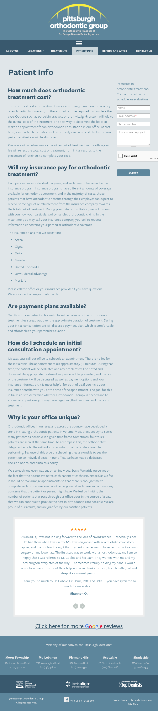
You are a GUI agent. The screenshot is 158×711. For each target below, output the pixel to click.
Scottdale (110, 657)
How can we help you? (131, 132)
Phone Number (127, 124)
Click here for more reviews (79, 626)
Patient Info (82, 50)
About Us (12, 51)
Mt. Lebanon (48, 657)
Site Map (133, 704)
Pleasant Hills (79, 657)
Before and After (114, 51)
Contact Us (144, 51)
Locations (32, 50)
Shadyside (141, 657)
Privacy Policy (120, 700)
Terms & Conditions (141, 700)
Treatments (56, 50)
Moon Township (17, 657)
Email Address (127, 116)
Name (122, 107)
